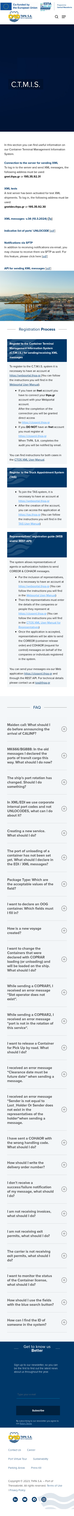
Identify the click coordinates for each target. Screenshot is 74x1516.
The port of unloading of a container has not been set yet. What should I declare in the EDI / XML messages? (30, 857)
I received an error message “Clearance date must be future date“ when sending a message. (30, 1074)
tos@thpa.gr (42, 683)
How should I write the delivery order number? (26, 1165)
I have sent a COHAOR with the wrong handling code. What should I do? (29, 1143)
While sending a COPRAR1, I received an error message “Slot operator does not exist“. (30, 992)
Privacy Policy (17, 1490)
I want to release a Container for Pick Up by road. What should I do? (30, 1048)
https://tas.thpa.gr (29, 514)
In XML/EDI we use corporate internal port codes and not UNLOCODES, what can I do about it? (30, 808)
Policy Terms (26, 1423)
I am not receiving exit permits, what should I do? (28, 1233)
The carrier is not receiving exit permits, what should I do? (28, 1256)
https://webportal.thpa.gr (25, 375)
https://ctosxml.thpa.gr (36, 422)
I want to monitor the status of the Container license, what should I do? (29, 1280)
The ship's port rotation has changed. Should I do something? (29, 782)
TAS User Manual (29, 524)
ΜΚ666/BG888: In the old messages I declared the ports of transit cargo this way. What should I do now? (29, 755)
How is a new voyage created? (24, 930)
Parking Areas (16, 1468)
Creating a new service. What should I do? (26, 833)
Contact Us (14, 1450)
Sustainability (40, 1459)
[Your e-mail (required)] (38, 1394)
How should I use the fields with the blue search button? (30, 1302)
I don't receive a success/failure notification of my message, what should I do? (30, 1189)
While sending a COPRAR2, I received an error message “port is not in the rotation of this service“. (30, 1021)
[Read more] (20, 16)
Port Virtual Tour (17, 1459)
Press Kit (36, 1468)
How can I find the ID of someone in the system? (26, 1322)
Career (31, 1450)
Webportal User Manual (24, 384)
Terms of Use (54, 1485)
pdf (52, 231)
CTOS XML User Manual (29, 460)
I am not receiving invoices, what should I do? (29, 1213)
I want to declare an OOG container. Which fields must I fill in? (30, 908)
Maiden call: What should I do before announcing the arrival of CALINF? (28, 729)
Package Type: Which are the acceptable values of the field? (30, 884)
